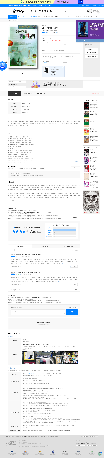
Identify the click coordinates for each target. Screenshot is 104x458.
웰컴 (10, 20)
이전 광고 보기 (98, 13)
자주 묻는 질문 (86, 445)
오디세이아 (92, 111)
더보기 (96, 100)
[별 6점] (17, 307)
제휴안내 (47, 436)
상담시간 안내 (93, 445)
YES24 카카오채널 (81, 436)
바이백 (30, 16)
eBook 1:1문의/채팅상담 (91, 443)
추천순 (72, 250)
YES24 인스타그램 (87, 436)
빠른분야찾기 (13, 16)
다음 (17, 250)
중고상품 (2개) (45, 62)
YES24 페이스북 (83, 436)
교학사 (47, 30)
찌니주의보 (92, 128)
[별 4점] (15, 307)
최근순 (67, 250)
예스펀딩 (48, 16)
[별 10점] (21, 307)
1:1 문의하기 (79, 445)
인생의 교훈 (92, 173)
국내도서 (14, 20)
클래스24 (53, 16)
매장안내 (35, 16)
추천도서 (93, 16)
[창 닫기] (62, 67)
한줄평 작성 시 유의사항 (77, 307)
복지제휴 (52, 436)
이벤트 (26, 16)
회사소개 (8, 436)
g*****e (20, 274)
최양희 (43, 30)
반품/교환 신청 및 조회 (32, 373)
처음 (11, 250)
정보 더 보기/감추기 (51, 32)
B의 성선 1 (92, 149)
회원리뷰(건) (55, 32)
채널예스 (40, 16)
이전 (13, 250)
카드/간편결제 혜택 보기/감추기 (64, 50)
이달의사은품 (82, 16)
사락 (44, 16)
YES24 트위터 (85, 436)
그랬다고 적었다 (93, 119)
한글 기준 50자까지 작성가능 (18, 311)
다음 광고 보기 (99, 13)
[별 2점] (14, 307)
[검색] (65, 11)
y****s (19, 256)
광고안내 (43, 436)
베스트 (19, 16)
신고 (29, 256)
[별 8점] (19, 307)
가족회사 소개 (93, 436)
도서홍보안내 (37, 436)
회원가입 (83, 5)
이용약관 (17, 436)
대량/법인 (98, 16)
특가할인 (88, 16)
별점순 (76, 250)
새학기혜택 (69, 16)
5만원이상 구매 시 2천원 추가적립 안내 (65, 45)
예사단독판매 (76, 16)
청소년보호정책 (31, 436)
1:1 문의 (39, 373)
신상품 (22, 16)
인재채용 (12, 436)
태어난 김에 (53, 71)
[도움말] (47, 43)
